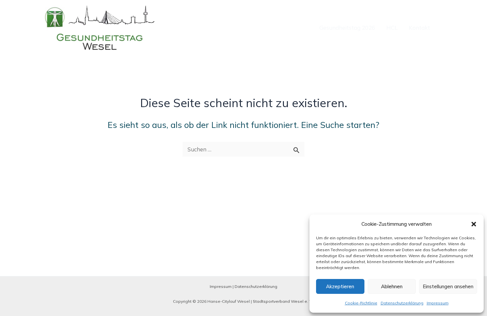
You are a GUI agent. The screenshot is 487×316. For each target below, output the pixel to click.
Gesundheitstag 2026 (347, 27)
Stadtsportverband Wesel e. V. (282, 301)
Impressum (438, 302)
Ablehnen (392, 286)
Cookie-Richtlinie (361, 302)
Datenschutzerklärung (402, 302)
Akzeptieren (340, 286)
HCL (392, 27)
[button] (473, 224)
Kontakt (419, 27)
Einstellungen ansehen (448, 286)
